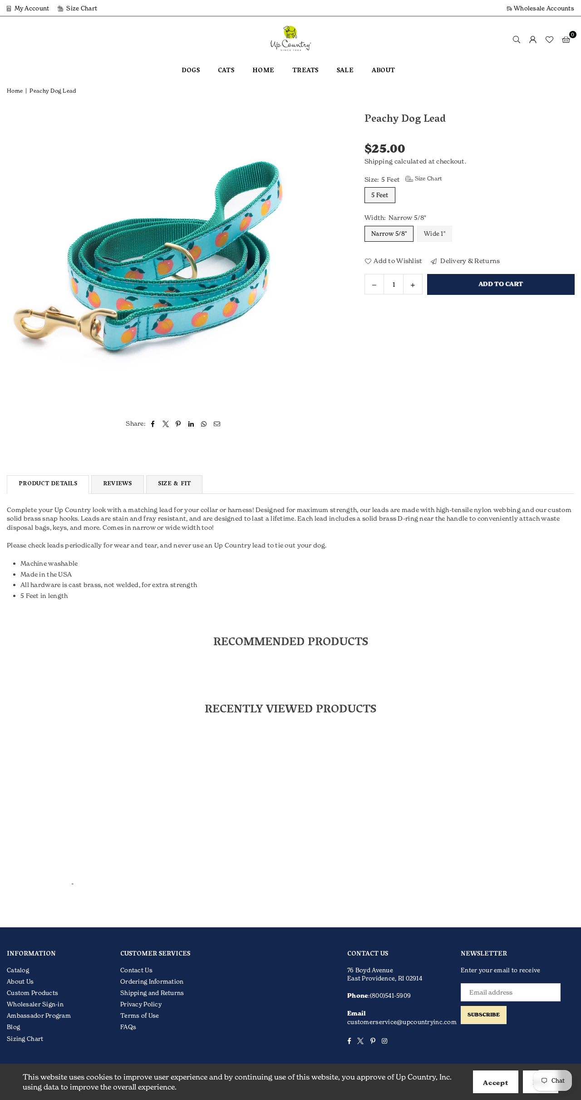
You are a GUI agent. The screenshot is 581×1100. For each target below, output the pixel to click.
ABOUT (383, 71)
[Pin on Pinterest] (178, 423)
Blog (13, 1026)
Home (15, 90)
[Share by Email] (217, 423)
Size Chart (81, 8)
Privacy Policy (141, 1004)
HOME (263, 71)
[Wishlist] (549, 39)
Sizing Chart (25, 1038)
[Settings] (533, 39)
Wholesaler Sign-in (35, 1004)
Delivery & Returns (469, 260)
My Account (31, 8)
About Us (20, 981)
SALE (345, 71)
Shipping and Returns (152, 992)
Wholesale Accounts (543, 8)
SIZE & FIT (174, 484)
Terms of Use (139, 1015)
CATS (226, 71)
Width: (395, 217)
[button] (566, 39)
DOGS (191, 71)
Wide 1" (434, 233)
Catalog (18, 970)
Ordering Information (152, 981)
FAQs (128, 1026)
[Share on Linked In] (191, 423)
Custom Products (32, 992)
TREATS (305, 71)
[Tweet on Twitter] (165, 423)
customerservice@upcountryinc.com (402, 1021)
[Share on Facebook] (152, 423)
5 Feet (380, 195)
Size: (403, 178)
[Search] (516, 39)
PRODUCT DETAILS (48, 484)
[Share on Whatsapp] (204, 423)
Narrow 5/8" (389, 233)
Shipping (378, 161)
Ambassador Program (39, 1015)
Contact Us (136, 970)
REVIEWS (117, 484)
